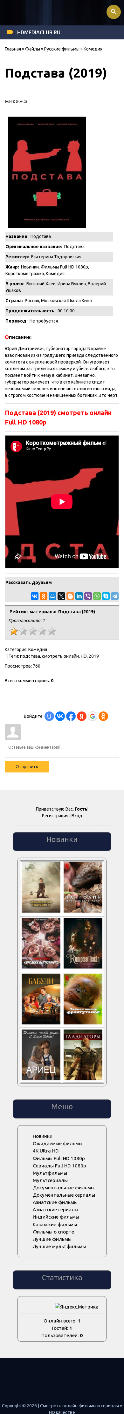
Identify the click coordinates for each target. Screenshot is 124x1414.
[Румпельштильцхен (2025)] (83, 966)
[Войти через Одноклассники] (103, 716)
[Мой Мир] (52, 596)
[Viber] (88, 596)
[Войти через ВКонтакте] (60, 716)
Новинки (30, 266)
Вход (77, 815)
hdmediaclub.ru (38, 32)
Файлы (32, 48)
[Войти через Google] (92, 716)
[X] (61, 596)
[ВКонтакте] (34, 596)
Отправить (27, 766)
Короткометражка (24, 273)
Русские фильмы (61, 48)
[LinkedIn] (79, 596)
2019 (94, 656)
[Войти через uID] (49, 716)
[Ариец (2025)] (41, 1078)
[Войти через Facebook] (71, 716)
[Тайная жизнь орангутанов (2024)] (83, 1022)
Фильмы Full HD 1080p (64, 266)
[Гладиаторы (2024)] (83, 1078)
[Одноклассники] (43, 596)
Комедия (93, 48)
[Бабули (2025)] (41, 1022)
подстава (30, 656)
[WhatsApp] (97, 596)
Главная (13, 48)
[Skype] (106, 596)
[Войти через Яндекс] (81, 716)
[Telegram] (115, 596)
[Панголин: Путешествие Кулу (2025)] (83, 911)
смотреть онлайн (60, 656)
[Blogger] (70, 596)
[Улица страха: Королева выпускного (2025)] (41, 966)
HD (84, 656)
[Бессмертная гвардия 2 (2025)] (41, 911)
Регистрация (55, 815)
